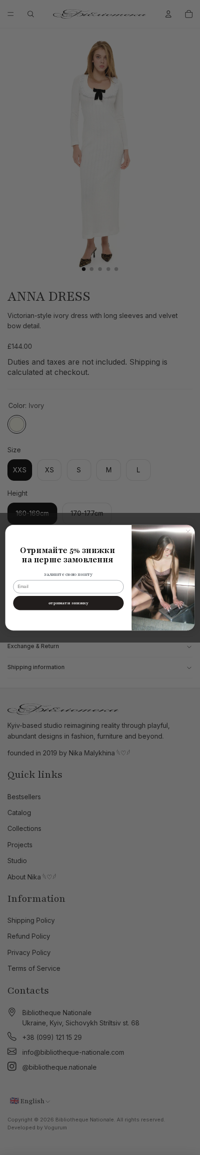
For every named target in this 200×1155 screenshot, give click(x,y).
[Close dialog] (188, 531)
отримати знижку (68, 603)
